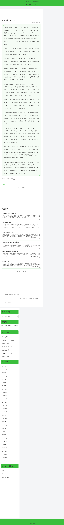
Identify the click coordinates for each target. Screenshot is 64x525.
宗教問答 (11, 179)
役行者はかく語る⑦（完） (8, 340)
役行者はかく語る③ (7, 353)
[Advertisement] (21, 14)
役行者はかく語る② (7, 356)
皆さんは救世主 (5, 337)
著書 (4, 184)
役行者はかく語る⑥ (7, 343)
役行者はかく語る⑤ (7, 346)
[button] (17, 316)
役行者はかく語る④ (7, 350)
